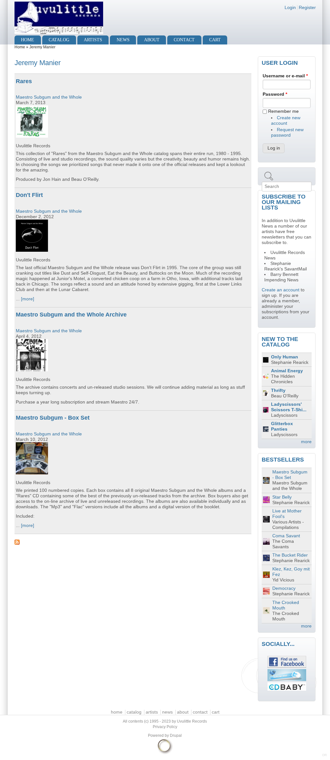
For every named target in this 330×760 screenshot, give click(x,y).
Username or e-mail (285, 75)
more (306, 441)
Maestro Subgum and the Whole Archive (71, 314)
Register (307, 7)
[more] (27, 299)
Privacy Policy (165, 727)
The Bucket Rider (290, 555)
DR (324, 755)
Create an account (280, 289)
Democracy (284, 588)
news (123, 39)
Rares (24, 81)
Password (275, 94)
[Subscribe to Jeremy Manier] (133, 542)
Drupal (176, 735)
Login (290, 7)
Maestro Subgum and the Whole (49, 97)
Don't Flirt (29, 195)
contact (184, 39)
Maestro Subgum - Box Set (53, 417)
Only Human (284, 357)
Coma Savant (286, 535)
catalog (59, 39)
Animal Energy (287, 370)
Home (20, 47)
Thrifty (278, 390)
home (27, 39)
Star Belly (282, 497)
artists (93, 39)
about (152, 39)
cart (215, 39)
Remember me (283, 111)
